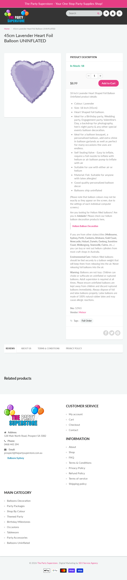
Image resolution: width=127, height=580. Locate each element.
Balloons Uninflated (18, 542)
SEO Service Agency (88, 563)
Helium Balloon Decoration (85, 226)
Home (6, 28)
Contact (73, 429)
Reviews (10, 348)
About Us (26, 348)
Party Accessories (17, 537)
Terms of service (78, 478)
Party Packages (16, 505)
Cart (71, 419)
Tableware (13, 532)
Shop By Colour (16, 511)
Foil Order (87, 320)
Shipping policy (77, 483)
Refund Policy (77, 473)
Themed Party (15, 516)
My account (76, 414)
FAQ (71, 457)
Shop (72, 452)
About (72, 446)
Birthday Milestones (18, 521)
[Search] (98, 13)
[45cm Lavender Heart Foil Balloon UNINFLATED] (33, 84)
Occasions (13, 527)
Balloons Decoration (19, 500)
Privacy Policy (74, 348)
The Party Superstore (47, 563)
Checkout (74, 424)
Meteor (82, 312)
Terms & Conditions (49, 348)
